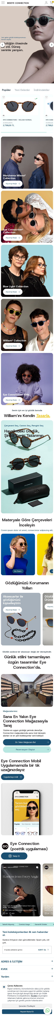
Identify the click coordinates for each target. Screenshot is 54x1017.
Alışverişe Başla (11, 184)
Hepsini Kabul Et (27, 1011)
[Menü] (3, 4)
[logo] (18, 3)
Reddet (34, 996)
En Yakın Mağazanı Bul (25, 742)
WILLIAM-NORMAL (17, 120)
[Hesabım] (46, 3)
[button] (2, 44)
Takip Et (16, 856)
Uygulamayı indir (11, 777)
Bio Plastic (18, 571)
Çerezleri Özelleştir (27, 1006)
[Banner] (27, 466)
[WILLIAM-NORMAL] (20, 106)
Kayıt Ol (42, 950)
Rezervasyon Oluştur (25, 749)
